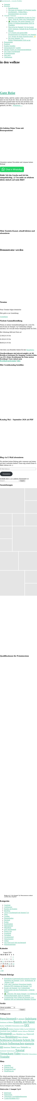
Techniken (7, 935)
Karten (6, 922)
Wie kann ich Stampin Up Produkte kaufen (22, 10)
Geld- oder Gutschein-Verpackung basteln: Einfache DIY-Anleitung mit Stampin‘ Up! (18, 985)
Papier (2, 1037)
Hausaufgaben (8, 918)
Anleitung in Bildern (6, 1022)
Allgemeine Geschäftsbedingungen (15, 1096)
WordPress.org (9, 1071)
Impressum (7, 1093)
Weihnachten (25, 1054)
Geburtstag (32, 1029)
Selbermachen (16, 1043)
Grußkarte (14, 1031)
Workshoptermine (10, 944)
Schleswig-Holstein (11, 1040)
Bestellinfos (30, 350)
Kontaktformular (9, 53)
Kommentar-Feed (10, 1069)
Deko (6, 914)
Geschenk (3, 1031)
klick (18, 361)
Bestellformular (13, 8)
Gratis (8, 1031)
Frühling (22, 1029)
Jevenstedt (6, 1033)
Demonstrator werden (18, 1025)
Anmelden (7, 1065)
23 (13, 964)
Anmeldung (4, 317)
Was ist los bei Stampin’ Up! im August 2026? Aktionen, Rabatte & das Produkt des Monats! (22, 29)
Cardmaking (8, 1025)
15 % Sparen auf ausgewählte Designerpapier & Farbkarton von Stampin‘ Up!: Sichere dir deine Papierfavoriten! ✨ (22, 34)
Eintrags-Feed (8, 1067)
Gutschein (20, 1031)
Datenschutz (8, 1094)
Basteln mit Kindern (10, 909)
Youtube (5, 1056)
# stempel (20, 1019)
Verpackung (7, 1053)
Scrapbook (7, 933)
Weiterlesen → (18, 105)
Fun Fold (26, 1029)
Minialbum (7, 927)
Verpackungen (8, 939)
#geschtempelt (8, 1018)
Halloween (25, 1031)
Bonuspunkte (8, 42)
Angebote (7, 905)
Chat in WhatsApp (14, 169)
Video (17, 1053)
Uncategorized (9, 937)
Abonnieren (6, 474)
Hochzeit (7, 920)
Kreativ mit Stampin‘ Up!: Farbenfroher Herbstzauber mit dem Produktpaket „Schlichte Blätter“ (19, 990)
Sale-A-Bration (23, 1037)
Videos (6, 941)
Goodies (7, 916)
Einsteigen (16, 1029)
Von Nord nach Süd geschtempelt (15, 942)
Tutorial (19, 1050)
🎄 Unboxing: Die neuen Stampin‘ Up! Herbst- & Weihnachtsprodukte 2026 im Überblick (21, 23)
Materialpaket (8, 926)
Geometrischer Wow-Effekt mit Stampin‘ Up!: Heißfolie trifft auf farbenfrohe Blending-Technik (20, 998)
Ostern (24, 1034)
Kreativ (14, 1034)
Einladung (11, 1029)
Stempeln (24, 1047)
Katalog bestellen (9, 46)
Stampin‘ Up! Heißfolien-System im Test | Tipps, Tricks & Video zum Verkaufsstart (21, 18)
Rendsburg (11, 1036)
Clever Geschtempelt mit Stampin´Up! (16, 912)
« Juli (1, 970)
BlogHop (7, 911)
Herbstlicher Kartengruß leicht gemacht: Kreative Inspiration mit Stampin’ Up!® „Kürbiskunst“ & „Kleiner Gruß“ (20, 980)
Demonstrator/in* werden (12, 48)
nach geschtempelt (10, 929)
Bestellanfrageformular (8, 361)
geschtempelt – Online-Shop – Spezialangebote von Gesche (18, 13)
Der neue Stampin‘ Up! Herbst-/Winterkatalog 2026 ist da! (19, 39)
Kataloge (7, 44)
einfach (4, 1028)
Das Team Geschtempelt (12, 51)
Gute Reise (7, 93)
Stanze (13, 1047)
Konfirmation (8, 924)
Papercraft (30, 1034)
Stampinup (6, 1047)
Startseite (7, 4)
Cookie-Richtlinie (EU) (11, 1098)
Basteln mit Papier (24, 1021)
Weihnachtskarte (33, 1054)
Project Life (8, 931)
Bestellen (2, 1025)
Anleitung (30, 1018)
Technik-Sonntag (11, 1050)
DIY (26, 1025)
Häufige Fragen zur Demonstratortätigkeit (17, 49)
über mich (7, 55)
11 (3, 961)
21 (9, 964)
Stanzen (18, 1047)
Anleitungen (8, 57)
